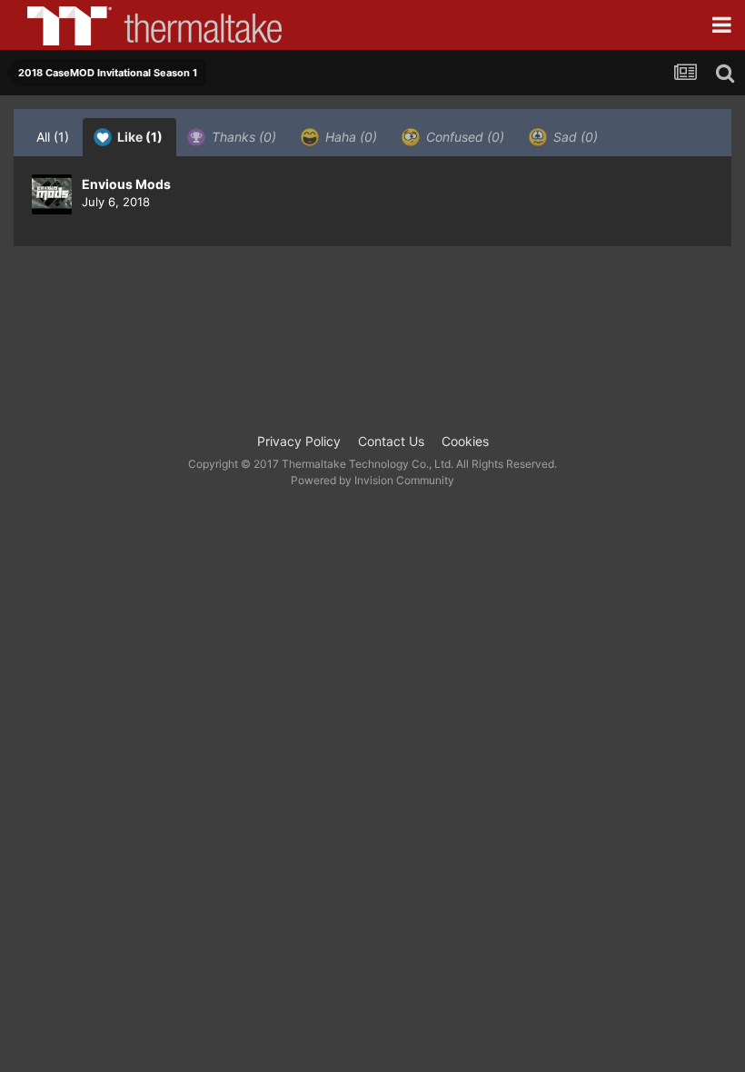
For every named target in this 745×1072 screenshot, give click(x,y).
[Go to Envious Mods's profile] (52, 194)
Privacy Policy (299, 441)
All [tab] (52, 136)
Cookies (465, 441)
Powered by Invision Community (372, 480)
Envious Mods (126, 184)
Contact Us (391, 441)
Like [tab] (138, 136)
